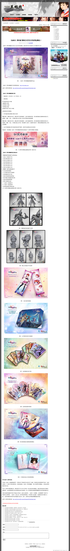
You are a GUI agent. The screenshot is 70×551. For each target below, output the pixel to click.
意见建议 (30, 543)
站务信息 (57, 37)
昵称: (4, 524)
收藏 (48, 24)
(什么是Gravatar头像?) (35, 527)
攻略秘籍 (24, 14)
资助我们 (43, 543)
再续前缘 (30, 14)
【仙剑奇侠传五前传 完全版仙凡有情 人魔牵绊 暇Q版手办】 (26, 32)
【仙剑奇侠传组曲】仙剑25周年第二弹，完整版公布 (18, 509)
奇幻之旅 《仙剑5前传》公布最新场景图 (16, 521)
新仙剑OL (57, 36)
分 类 (55, 47)
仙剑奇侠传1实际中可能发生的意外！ (15, 510)
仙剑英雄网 (5, 23)
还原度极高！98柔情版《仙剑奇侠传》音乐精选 (17, 507)
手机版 (34, 543)
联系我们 (26, 543)
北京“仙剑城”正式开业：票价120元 (15, 513)
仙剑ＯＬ (57, 32)
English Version (38, 543)
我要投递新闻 (55, 78)
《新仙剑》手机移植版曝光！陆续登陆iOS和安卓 (17, 514)
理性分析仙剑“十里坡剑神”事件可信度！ (16, 511)
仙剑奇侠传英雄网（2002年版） (14, 520)
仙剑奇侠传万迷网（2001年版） (14, 518)
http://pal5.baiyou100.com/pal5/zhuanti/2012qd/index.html (24, 88)
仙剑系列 (17, 23)
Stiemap (64, 550)
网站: (4, 529)
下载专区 (36, 14)
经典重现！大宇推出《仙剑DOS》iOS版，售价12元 (18, 517)
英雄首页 (12, 14)
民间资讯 (57, 33)
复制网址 (40, 24)
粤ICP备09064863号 (56, 550)
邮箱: (4, 527)
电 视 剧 (57, 30)
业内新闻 (18, 14)
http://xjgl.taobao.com (24, 85)
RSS (61, 550)
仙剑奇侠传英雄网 (14, 503)
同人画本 (57, 35)
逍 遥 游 (57, 39)
